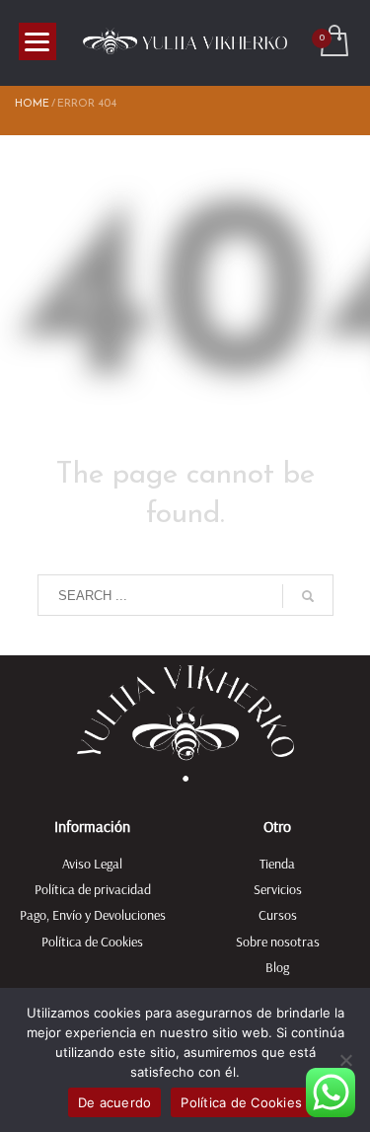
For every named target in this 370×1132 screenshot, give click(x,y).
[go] (307, 596)
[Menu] (37, 41)
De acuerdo (115, 1102)
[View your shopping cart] (333, 43)
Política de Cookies (241, 1102)
